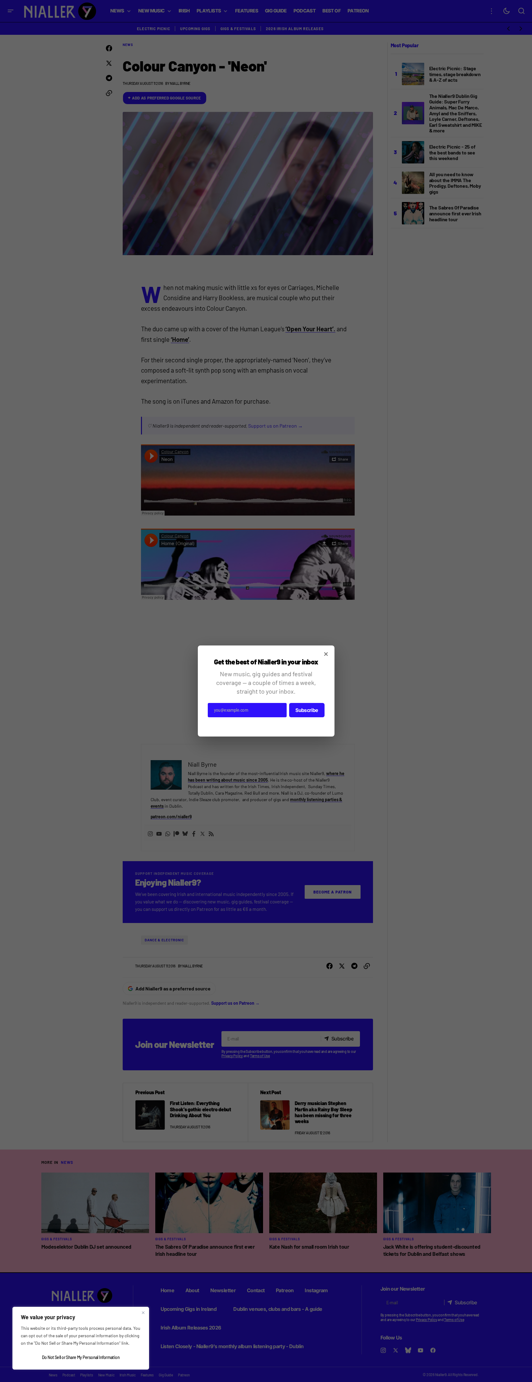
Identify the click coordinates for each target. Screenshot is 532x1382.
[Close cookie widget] (143, 1312)
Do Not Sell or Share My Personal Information (81, 1357)
